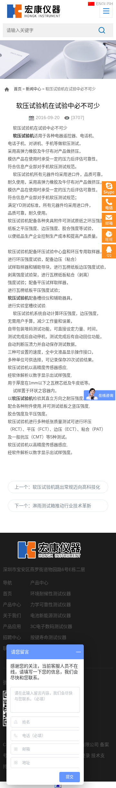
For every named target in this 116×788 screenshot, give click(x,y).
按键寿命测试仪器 (48, 637)
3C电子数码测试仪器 (51, 626)
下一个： (53, 505)
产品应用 (12, 626)
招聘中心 (12, 637)
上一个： (57, 487)
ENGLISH (104, 4)
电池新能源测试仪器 (50, 615)
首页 (18, 89)
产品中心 (12, 604)
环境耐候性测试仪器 (50, 593)
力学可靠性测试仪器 (50, 604)
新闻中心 (33, 89)
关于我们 (12, 615)
